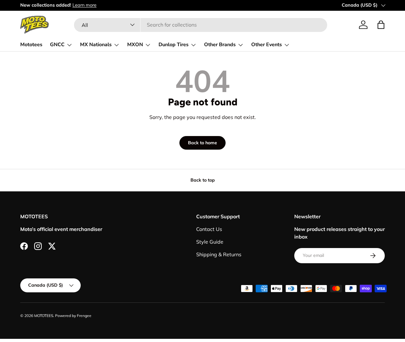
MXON (135, 44)
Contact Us (209, 229)
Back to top (202, 180)
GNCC (57, 44)
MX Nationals (96, 44)
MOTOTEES (43, 315)
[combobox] (200, 25)
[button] (381, 25)
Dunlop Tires (174, 44)
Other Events (266, 44)
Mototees (31, 44)
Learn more (84, 5)
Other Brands (220, 44)
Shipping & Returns (218, 254)
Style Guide (209, 242)
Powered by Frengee (73, 315)
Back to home (202, 143)
